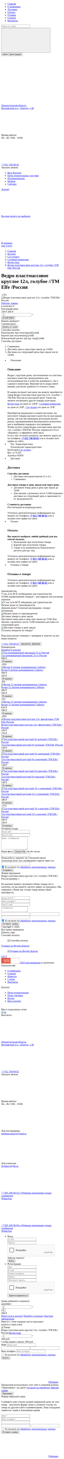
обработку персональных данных (38, 867)
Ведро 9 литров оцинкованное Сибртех (22, 670)
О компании (14, 6)
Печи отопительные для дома (23, 175)
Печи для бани (15, 995)
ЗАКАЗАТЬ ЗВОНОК (30, 644)
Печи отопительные (18, 992)
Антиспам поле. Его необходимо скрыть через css (27, 860)
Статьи (11, 979)
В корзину (7, 661)
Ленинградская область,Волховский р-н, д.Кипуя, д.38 (17, 107)
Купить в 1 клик (9, 327)
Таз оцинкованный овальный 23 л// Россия (24, 655)
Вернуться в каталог (12, 1316)
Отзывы (11, 15)
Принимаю (7, 1393)
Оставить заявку (10, 924)
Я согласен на (30, 867)
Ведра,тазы (13, 404)
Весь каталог (14, 1001)
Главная (11, 3)
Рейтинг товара (9, 303)
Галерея (11, 18)
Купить (5, 1358)
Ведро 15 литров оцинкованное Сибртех (22, 704)
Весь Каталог (14, 172)
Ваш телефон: (8, 1351)
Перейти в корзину (33, 1316)
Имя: (3, 1344)
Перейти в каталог (11, 650)
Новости (12, 976)
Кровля (11, 181)
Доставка (12, 9)
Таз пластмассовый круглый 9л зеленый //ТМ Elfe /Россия (32, 745)
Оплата (11, 12)
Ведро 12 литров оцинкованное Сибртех (22, 687)
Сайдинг (12, 184)
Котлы (10, 998)
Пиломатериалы (16, 178)
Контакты (12, 20)
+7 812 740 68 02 (10, 164)
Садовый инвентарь (50, 404)
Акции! (5, 189)
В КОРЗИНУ (8, 318)
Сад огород (32, 407)
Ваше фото (7, 851)
